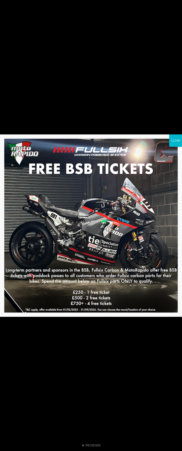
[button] (91, 445)
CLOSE (175, 140)
